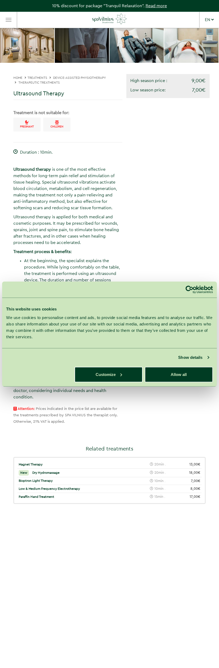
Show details (190, 357)
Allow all (179, 374)
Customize (106, 374)
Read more (156, 6)
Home (17, 77)
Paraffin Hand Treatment (36, 496)
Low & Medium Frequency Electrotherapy (49, 488)
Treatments (37, 77)
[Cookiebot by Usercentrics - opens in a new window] (189, 290)
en (208, 20)
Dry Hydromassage (40, 472)
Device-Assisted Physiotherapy (79, 77)
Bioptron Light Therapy (36, 480)
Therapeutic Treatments (39, 82)
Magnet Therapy (30, 464)
